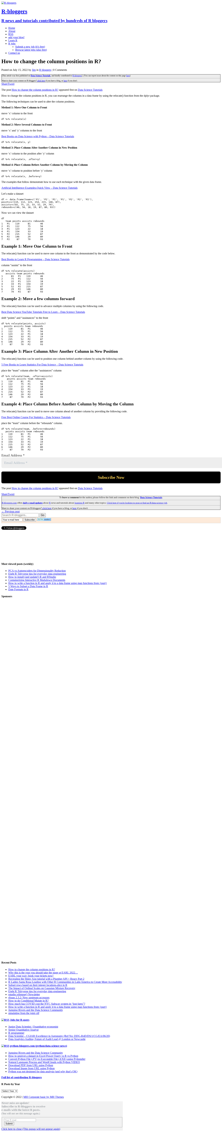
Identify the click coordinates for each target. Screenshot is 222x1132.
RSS (10, 34)
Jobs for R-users (19, 1019)
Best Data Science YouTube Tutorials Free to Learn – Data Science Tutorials (43, 311)
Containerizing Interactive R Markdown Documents (36, 580)
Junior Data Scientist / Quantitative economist (33, 1026)
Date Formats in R (18, 589)
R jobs (11, 43)
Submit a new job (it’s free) (30, 46)
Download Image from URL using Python (31, 1068)
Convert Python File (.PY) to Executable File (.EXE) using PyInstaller (46, 1059)
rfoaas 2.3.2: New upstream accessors (28, 997)
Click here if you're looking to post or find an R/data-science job (137, 502)
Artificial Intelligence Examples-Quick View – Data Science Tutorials (39, 187)
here (128, 75)
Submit (9, 1123)
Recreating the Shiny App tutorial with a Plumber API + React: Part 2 (46, 978)
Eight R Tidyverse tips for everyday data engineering (37, 573)
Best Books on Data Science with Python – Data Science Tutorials (37, 136)
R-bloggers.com (9, 502)
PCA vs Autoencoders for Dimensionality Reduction (37, 570)
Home (11, 27)
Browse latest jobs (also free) (31, 49)
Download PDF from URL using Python (30, 1065)
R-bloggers (77, 75)
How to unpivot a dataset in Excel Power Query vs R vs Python (43, 1055)
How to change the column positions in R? (35, 89)
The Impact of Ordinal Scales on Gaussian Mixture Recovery (41, 988)
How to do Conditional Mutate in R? (28, 1000)
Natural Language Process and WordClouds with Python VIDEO (44, 1062)
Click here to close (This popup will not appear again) (30, 1128)
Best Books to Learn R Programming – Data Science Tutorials (35, 259)
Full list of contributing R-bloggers (21, 1077)
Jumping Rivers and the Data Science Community (35, 1010)
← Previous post (10, 511)
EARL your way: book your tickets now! (30, 975)
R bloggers (45, 69)
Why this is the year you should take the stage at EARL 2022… (43, 972)
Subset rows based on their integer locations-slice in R (37, 985)
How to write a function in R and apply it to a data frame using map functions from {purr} (57, 583)
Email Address (13, 455)
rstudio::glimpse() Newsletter (24, 994)
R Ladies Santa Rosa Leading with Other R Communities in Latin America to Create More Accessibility (65, 981)
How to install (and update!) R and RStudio (32, 576)
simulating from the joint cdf (23, 1013)
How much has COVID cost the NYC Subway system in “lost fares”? (46, 1003)
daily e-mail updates (33, 502)
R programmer (16, 1032)
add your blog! (16, 37)
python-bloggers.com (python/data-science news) (38, 1045)
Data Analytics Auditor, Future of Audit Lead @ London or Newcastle (47, 1039)
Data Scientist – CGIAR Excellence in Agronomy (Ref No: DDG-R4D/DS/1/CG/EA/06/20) (59, 1036)
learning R (79, 502)
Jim (34, 69)
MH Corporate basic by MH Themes (43, 1096)
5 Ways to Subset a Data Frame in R (28, 586)
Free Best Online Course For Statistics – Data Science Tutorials (36, 417)
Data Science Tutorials (40, 75)
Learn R (12, 40)
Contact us (14, 52)
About (11, 31)
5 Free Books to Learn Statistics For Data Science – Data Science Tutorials (42, 364)
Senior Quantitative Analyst (23, 1029)
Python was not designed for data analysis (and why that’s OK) (42, 1071)
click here (41, 80)
